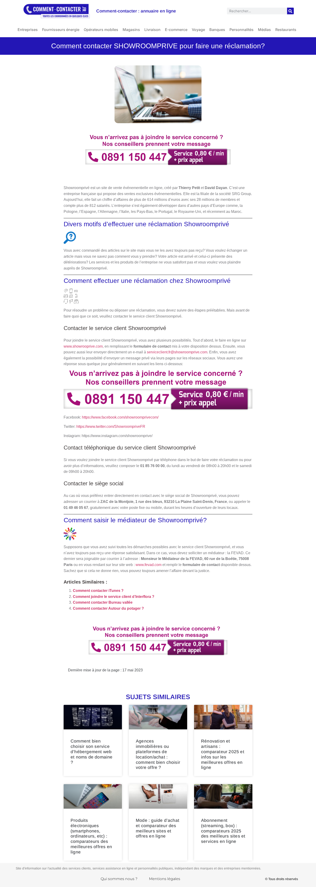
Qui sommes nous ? (119, 879)
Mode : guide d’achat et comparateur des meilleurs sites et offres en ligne (157, 828)
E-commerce (176, 29)
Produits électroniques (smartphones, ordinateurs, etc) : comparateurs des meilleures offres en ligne (91, 836)
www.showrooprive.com (83, 346)
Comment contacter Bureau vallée (103, 602)
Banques (217, 29)
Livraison (152, 29)
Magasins (131, 29)
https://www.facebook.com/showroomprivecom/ (120, 417)
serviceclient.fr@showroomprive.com (177, 352)
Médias (264, 29)
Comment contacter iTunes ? (98, 591)
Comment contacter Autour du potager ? (108, 608)
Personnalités (241, 29)
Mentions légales (164, 879)
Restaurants (285, 29)
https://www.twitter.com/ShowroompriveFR (110, 426)
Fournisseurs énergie (60, 29)
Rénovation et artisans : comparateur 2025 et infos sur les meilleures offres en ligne (222, 754)
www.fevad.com (148, 565)
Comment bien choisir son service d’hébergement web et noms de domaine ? (92, 752)
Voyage (198, 29)
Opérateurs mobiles (101, 29)
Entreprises (28, 29)
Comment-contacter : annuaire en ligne (136, 11)
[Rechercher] (290, 11)
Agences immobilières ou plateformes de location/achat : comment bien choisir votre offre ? (158, 754)
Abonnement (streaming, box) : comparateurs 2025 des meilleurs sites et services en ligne (223, 831)
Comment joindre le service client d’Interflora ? (113, 597)
